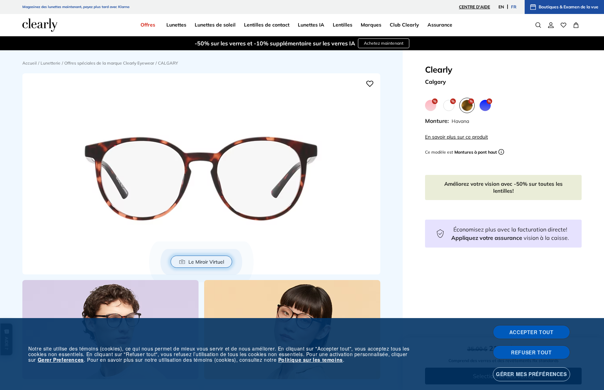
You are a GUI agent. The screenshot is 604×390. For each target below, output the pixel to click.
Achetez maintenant (383, 43)
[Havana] (467, 105)
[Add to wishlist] (369, 83)
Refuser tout (531, 352)
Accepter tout (531, 332)
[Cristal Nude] (448, 105)
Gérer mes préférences (531, 373)
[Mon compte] (550, 25)
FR (513, 6)
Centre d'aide (474, 6)
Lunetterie (50, 63)
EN (501, 6)
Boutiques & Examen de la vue (568, 6)
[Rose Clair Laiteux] (430, 105)
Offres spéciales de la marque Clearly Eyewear (109, 63)
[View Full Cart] (576, 25)
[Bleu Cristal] (485, 105)
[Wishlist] (563, 25)
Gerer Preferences (61, 359)
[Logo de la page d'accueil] (39, 25)
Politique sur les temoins (310, 359)
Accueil (29, 63)
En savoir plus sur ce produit (456, 137)
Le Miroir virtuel (206, 262)
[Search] (538, 25)
